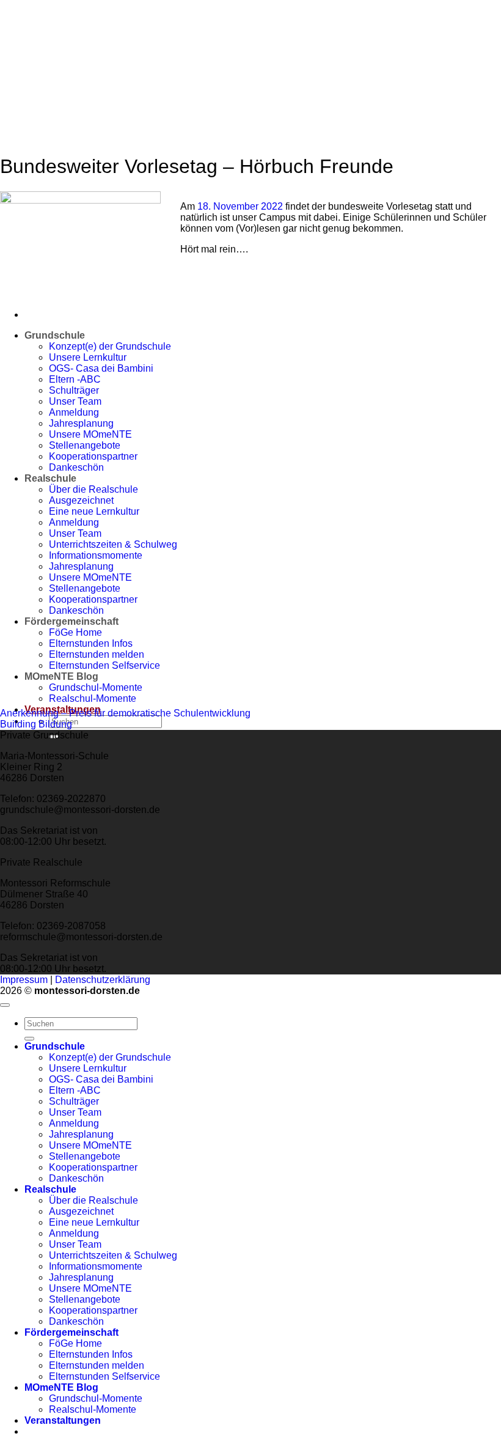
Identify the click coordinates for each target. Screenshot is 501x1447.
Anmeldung (74, 1123)
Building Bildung (36, 724)
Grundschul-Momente (95, 1398)
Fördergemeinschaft (71, 1332)
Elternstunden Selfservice (104, 1376)
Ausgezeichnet (81, 1211)
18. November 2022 (241, 206)
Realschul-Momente (92, 698)
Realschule (50, 1189)
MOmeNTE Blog (61, 1387)
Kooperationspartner (93, 1167)
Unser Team (75, 1112)
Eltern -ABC (75, 1090)
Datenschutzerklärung (102, 979)
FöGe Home (75, 1343)
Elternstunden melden (96, 1365)
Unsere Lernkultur (87, 1068)
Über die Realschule (93, 1200)
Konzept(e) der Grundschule (110, 1057)
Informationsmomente (95, 1266)
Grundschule (54, 335)
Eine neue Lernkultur (94, 1222)
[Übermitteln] (29, 1038)
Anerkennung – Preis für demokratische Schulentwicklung (125, 713)
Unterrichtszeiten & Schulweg (113, 1255)
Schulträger (74, 1101)
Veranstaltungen (62, 1420)
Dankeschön (76, 1178)
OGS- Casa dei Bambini (101, 1079)
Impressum (24, 979)
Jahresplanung (81, 1134)
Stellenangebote (84, 1156)
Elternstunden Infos (91, 1354)
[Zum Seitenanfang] (5, 1005)
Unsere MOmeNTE (90, 1145)
